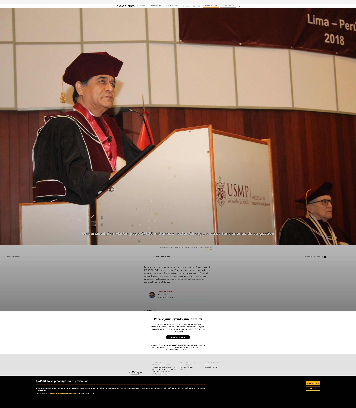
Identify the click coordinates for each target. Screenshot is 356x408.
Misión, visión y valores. (210, 367)
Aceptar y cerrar (313, 383)
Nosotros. (207, 365)
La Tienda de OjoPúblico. (187, 365)
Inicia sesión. (185, 349)
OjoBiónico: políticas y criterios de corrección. (160, 375)
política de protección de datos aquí (63, 393)
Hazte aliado (211, 6)
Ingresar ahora (178, 337)
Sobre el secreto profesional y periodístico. (163, 369)
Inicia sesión (228, 6)
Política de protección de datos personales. (163, 367)
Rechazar (313, 388)
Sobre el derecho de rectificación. (161, 372)
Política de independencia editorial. (161, 365)
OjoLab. (182, 369)
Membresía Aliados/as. (186, 367)
